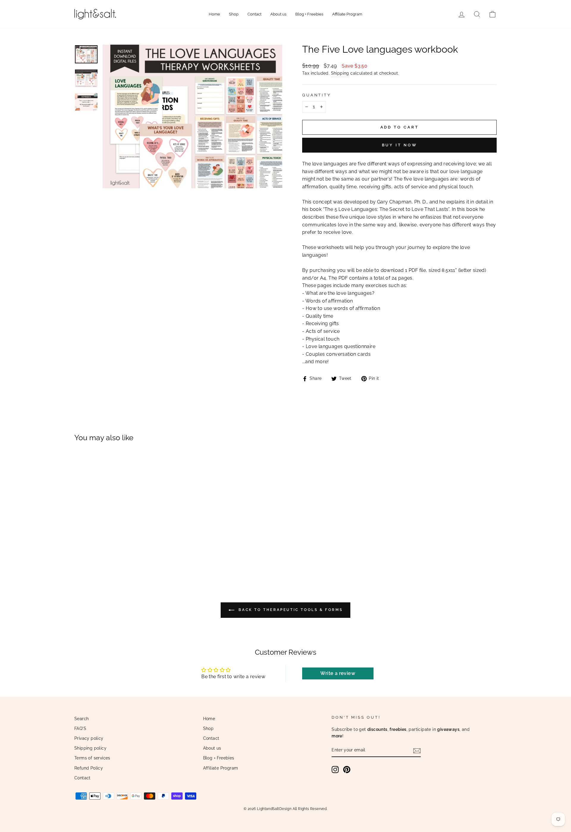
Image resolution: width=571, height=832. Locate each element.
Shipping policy (90, 748)
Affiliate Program (347, 14)
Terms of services (92, 758)
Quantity (316, 95)
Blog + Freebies (309, 14)
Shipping (340, 73)
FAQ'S (80, 728)
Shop (234, 14)
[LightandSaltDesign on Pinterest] (346, 769)
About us (278, 14)
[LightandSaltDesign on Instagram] (335, 769)
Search (81, 718)
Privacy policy (88, 738)
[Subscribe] (417, 750)
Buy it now (399, 145)
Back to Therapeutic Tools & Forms (290, 610)
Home (214, 14)
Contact (254, 14)
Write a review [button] (337, 673)
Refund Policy (88, 768)
